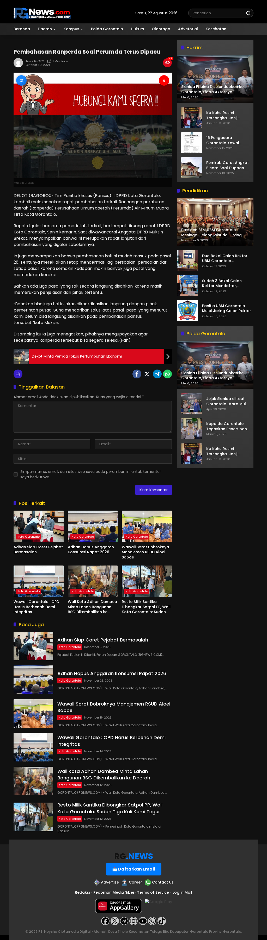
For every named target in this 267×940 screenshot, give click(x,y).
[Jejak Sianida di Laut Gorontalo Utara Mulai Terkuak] (191, 403)
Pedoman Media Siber (114, 892)
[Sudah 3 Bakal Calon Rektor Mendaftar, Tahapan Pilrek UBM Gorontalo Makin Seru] (187, 285)
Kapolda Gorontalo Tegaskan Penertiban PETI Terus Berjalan (226, 426)
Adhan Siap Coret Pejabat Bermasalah (38, 550)
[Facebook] (136, 374)
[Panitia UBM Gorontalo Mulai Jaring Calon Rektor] (187, 310)
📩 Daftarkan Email (133, 869)
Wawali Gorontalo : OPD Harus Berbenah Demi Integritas (36, 606)
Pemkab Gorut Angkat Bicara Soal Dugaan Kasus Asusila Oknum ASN (227, 165)
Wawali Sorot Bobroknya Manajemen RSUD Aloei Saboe (145, 552)
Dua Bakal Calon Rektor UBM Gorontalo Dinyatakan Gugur (224, 258)
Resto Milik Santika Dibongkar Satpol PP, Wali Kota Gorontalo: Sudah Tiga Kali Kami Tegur (146, 607)
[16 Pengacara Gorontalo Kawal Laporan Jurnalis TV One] (191, 142)
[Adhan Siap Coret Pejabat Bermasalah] (39, 526)
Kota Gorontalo (28, 537)
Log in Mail (182, 892)
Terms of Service (153, 892)
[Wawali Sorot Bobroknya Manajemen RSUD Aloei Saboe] (147, 526)
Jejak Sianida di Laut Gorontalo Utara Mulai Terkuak (227, 401)
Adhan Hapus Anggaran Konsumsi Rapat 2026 (91, 550)
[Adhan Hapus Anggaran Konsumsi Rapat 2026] (93, 526)
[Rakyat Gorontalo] (42, 12)
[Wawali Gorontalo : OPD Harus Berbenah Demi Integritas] (39, 581)
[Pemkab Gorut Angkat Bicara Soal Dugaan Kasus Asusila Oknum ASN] (191, 167)
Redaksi (82, 892)
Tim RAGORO (35, 61)
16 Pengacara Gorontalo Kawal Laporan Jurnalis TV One (225, 140)
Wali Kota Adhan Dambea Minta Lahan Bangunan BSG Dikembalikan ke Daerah (92, 607)
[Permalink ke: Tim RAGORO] (20, 62)
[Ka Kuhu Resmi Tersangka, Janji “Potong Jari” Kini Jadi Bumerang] (191, 117)
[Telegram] (157, 374)
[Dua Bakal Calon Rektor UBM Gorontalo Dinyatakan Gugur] (187, 260)
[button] (248, 13)
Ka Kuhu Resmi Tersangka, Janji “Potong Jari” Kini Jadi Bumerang (227, 115)
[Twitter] (147, 374)
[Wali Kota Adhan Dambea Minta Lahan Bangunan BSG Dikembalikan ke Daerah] (93, 581)
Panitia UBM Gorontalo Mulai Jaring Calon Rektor (226, 308)
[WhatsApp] (167, 374)
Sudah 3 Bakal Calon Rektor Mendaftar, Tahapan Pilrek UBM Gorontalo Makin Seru (223, 283)
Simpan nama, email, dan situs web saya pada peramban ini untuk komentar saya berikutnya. (90, 474)
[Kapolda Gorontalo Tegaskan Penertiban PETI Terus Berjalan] (191, 428)
